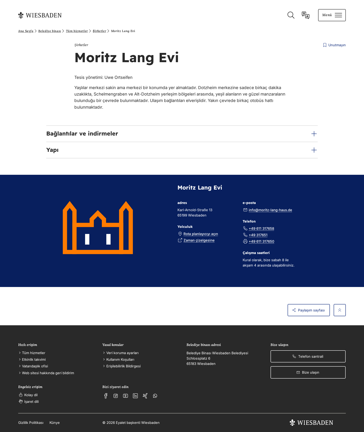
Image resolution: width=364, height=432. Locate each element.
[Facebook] (105, 395)
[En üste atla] (340, 310)
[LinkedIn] (135, 395)
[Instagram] (115, 395)
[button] (182, 134)
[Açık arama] (291, 15)
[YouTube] (125, 395)
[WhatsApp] (155, 395)
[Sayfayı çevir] (305, 15)
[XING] (145, 395)
